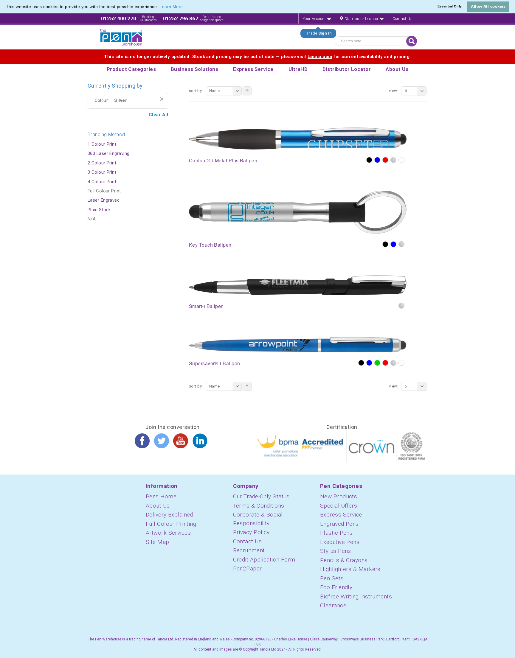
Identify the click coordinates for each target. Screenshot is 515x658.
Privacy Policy (251, 532)
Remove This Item (161, 99)
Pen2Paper (247, 568)
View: (393, 90)
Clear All (158, 114)
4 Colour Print (102, 181)
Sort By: (196, 90)
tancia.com (320, 56)
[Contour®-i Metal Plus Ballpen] (298, 138)
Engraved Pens (339, 523)
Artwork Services (168, 532)
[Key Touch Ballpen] (298, 212)
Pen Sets (332, 578)
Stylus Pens (335, 550)
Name (214, 90)
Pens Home (161, 496)
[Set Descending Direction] (247, 90)
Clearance (333, 605)
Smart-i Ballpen (206, 306)
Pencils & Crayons (344, 560)
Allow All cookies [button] (488, 6)
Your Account (315, 18)
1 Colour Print (102, 144)
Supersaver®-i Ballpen (214, 363)
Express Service (341, 514)
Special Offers (338, 505)
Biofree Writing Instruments (356, 596)
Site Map (157, 542)
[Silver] (393, 160)
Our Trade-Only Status (261, 496)
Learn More (171, 6)
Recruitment (249, 550)
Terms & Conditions (258, 505)
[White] (401, 160)
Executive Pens (339, 542)
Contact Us (403, 18)
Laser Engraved (104, 200)
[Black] (369, 160)
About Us (158, 505)
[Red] (385, 160)
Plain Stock (99, 209)
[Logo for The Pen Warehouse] (121, 37)
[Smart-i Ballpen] (298, 284)
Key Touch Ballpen (210, 244)
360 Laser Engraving (109, 153)
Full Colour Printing (171, 523)
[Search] (411, 41)
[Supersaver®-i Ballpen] (298, 344)
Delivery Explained (169, 514)
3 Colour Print (102, 172)
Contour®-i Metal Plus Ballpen (223, 160)
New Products (338, 496)
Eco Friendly (336, 587)
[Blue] (377, 160)
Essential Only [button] (450, 6)
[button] (185, 7)
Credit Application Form (264, 559)
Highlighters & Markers (350, 569)
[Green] (377, 363)
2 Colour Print (102, 163)
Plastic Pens (336, 532)
